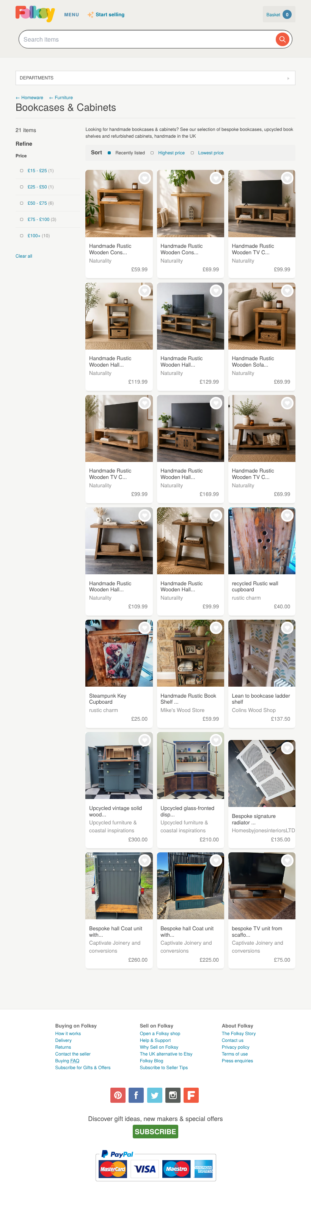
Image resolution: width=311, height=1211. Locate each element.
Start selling (110, 15)
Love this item (144, 178)
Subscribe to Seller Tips (164, 1067)
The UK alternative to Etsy (166, 1054)
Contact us (232, 1040)
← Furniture (61, 97)
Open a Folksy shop (160, 1033)
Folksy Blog (151, 1060)
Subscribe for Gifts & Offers (83, 1067)
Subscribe (155, 1131)
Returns (63, 1047)
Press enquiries (237, 1060)
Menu (71, 14)
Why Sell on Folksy (159, 1047)
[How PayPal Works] (155, 1184)
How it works (68, 1033)
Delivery (63, 1040)
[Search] (282, 39)
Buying (67, 1060)
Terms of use (235, 1054)
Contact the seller (73, 1054)
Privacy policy (236, 1047)
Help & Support (155, 1040)
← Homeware (29, 97)
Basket (278, 14)
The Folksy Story (239, 1033)
